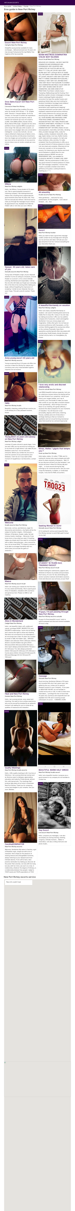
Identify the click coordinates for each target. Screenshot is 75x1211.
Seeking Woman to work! (50, 526)
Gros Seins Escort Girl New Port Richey (19, 103)
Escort (42, 230)
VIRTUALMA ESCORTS (11, 2)
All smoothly (44, 192)
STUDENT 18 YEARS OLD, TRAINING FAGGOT (50, 564)
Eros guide (7, 6)
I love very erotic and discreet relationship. (52, 385)
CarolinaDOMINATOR (14, 844)
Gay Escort (44, 830)
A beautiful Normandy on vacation (54, 305)
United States (17, 6)
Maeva (8, 581)
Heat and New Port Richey (17, 694)
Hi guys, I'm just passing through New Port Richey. (54, 613)
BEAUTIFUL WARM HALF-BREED (54, 770)
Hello (7, 403)
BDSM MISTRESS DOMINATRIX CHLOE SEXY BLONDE (53, 55)
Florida (26, 6)
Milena (8, 184)
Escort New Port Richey (16, 42)
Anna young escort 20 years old (19, 358)
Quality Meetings (12, 768)
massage (43, 676)
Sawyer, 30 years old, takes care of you (20, 268)
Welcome (9, 522)
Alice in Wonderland (14, 621)
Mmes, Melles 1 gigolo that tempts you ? (54, 449)
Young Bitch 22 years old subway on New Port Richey (20, 438)
